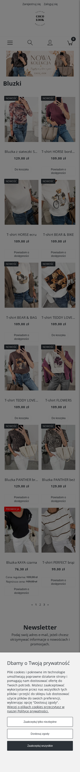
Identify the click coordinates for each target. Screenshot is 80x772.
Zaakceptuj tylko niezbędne (40, 721)
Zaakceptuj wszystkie (40, 745)
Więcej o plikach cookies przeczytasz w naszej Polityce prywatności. (35, 709)
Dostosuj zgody (40, 733)
